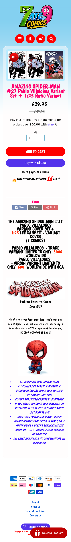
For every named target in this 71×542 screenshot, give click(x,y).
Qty (35, 132)
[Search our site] (51, 38)
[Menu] (19, 38)
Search (35, 502)
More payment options (35, 172)
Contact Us (35, 515)
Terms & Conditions (35, 511)
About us (35, 506)
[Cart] (40, 38)
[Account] (30, 38)
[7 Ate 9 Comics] (35, 17)
